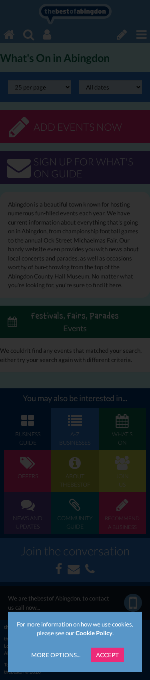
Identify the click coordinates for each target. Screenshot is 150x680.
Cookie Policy (94, 632)
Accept (107, 654)
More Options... (55, 654)
